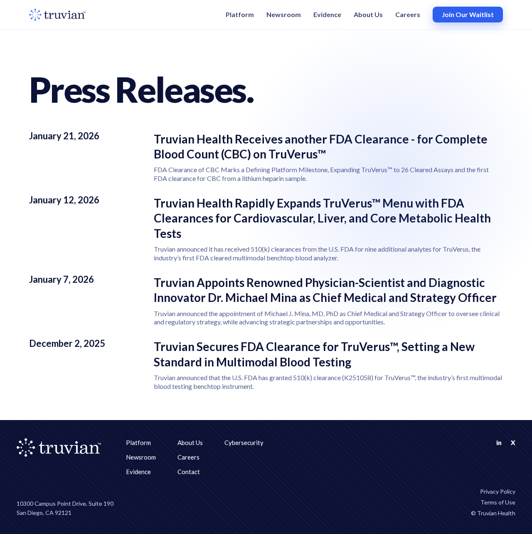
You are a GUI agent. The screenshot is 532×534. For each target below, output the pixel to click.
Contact (188, 471)
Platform (240, 14)
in (499, 442)
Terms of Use (497, 502)
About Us (368, 14)
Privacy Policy (497, 491)
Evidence (327, 14)
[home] (57, 15)
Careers (407, 14)
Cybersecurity (244, 442)
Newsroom (283, 14)
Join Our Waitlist (468, 14)
